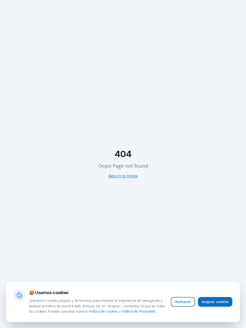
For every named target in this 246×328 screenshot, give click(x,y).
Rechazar (183, 301)
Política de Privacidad (138, 311)
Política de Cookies (103, 311)
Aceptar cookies (215, 301)
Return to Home (123, 176)
